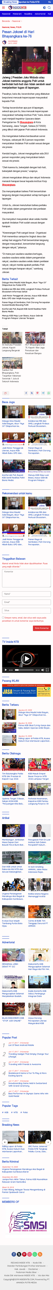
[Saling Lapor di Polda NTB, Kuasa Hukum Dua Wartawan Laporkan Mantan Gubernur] (9, 740)
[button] (26, 659)
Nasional (5, 27)
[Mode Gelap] (44, 7)
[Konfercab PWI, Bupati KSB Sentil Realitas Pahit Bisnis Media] (13, 466)
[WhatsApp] (35, 1254)
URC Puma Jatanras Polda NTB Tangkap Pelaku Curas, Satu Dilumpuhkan (37, 1149)
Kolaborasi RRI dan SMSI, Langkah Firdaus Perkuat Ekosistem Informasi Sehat (26, 290)
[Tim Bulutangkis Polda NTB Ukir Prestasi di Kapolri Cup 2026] (13, 764)
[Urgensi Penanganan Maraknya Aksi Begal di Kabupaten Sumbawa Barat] (13, 884)
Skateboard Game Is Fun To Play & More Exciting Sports (27, 1074)
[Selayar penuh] (47, 670)
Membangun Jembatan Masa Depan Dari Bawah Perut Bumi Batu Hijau (13, 842)
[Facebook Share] (26, 393)
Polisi (25, 1112)
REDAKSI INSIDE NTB (20, 1262)
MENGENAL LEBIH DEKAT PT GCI (10, 965)
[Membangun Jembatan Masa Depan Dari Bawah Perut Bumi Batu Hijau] (13, 830)
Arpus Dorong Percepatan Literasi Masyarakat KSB (37, 1020)
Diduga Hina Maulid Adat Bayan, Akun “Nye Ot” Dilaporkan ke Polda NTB (24, 283)
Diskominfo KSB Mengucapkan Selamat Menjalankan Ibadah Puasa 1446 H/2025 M (13, 994)
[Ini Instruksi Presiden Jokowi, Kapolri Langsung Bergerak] (12, 337)
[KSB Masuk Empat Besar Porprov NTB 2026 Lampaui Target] (39, 764)
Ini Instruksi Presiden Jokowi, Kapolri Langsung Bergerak (11, 348)
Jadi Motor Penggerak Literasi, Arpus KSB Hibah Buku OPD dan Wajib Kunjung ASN (24, 297)
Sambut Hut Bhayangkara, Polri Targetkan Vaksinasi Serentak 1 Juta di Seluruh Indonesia (11, 376)
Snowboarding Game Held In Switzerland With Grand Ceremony (27, 1084)
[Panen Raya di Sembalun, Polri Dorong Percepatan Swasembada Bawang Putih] (39, 438)
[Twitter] (19, 1254)
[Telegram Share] (43, 393)
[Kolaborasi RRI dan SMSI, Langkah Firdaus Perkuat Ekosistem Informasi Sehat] (39, 411)
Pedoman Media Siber (26, 1272)
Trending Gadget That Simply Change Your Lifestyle (28, 1055)
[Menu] (4, 7)
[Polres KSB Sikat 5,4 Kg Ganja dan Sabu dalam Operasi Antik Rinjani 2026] (9, 727)
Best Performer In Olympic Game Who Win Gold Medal (28, 1094)
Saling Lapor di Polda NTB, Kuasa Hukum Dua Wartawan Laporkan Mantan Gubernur (34, 739)
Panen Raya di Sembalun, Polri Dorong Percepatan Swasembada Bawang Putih (26, 303)
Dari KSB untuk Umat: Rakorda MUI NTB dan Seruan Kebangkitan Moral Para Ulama (12, 869)
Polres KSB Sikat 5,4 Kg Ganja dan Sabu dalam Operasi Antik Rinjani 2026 (34, 726)
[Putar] (5, 670)
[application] (26, 659)
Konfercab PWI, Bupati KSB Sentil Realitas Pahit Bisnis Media (24, 310)
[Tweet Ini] (32, 393)
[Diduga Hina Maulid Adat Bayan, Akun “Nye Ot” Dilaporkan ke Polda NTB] (13, 411)
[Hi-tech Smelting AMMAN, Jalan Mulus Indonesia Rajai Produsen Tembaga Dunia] (39, 857)
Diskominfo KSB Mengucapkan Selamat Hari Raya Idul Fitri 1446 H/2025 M (39, 967)
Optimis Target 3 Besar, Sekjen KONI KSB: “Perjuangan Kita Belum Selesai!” (13, 801)
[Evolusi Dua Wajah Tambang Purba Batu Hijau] (13, 911)
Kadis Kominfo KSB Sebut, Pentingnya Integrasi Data (37, 993)
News (12, 27)
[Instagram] (29, 1254)
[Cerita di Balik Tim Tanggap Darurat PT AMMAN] (39, 911)
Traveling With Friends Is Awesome (24, 1064)
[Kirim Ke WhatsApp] (49, 393)
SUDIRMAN (12, 41)
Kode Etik (37, 1262)
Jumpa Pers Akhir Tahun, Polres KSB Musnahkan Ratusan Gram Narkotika (24, 1180)
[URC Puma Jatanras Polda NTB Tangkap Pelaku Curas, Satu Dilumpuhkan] (39, 1137)
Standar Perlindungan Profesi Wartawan (26, 1266)
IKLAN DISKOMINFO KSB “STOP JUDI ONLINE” (13, 1019)
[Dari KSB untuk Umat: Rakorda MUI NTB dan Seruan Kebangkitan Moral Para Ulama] (13, 857)
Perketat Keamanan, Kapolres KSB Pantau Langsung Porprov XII (38, 801)
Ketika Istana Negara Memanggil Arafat (38, 895)
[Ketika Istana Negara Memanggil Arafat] (39, 884)
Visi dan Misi (43, 1275)
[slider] (24, 670)
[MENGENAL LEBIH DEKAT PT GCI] (13, 955)
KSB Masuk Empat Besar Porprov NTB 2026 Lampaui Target (38, 776)
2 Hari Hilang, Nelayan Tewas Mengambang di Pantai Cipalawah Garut (23, 1190)
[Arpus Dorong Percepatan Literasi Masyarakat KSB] (39, 1009)
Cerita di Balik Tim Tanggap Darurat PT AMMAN (38, 923)
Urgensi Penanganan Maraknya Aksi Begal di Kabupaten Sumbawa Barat (13, 896)
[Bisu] (42, 670)
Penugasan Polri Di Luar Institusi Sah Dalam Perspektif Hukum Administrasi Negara (39, 842)
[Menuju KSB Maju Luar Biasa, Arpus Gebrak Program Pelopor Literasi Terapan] (39, 466)
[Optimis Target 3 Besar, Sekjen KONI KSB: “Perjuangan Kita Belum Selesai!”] (13, 789)
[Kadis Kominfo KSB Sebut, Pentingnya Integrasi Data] (39, 981)
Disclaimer (33, 1269)
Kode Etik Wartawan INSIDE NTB (19, 1275)
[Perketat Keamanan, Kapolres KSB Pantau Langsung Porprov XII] (39, 789)
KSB (6, 1112)
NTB (16, 1112)
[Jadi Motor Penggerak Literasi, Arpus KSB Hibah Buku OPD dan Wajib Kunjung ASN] (13, 438)
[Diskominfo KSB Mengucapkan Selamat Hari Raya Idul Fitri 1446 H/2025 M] (39, 955)
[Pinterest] (24, 1254)
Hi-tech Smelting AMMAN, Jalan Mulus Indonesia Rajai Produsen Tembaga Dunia (37, 869)
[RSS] (40, 1254)
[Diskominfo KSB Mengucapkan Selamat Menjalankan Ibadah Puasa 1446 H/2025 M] (13, 981)
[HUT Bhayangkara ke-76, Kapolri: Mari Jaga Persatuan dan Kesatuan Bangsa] (35, 337)
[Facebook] (14, 1254)
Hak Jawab (20, 1269)
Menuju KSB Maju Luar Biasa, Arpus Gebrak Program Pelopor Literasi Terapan (22, 317)
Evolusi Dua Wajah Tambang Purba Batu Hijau (12, 923)
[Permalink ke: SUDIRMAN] (4, 42)
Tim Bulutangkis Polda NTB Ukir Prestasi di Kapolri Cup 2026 (12, 776)
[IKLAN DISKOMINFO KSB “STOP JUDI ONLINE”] (13, 1009)
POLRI (18, 27)
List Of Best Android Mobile (21, 1045)
